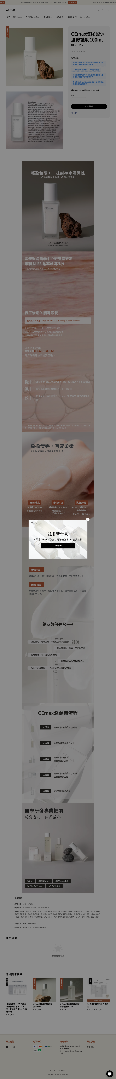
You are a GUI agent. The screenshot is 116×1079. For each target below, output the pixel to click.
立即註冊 (58, 545)
